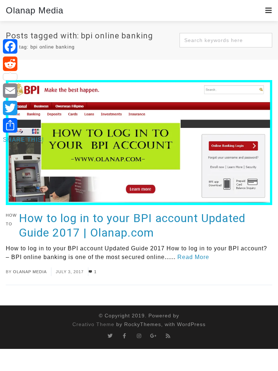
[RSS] (168, 336)
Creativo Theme (93, 324)
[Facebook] (23, 46)
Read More (193, 257)
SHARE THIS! (23, 140)
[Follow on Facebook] (124, 336)
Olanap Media (34, 10)
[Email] (23, 90)
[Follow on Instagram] (139, 336)
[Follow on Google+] (153, 336)
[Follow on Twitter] (110, 336)
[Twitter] (23, 108)
